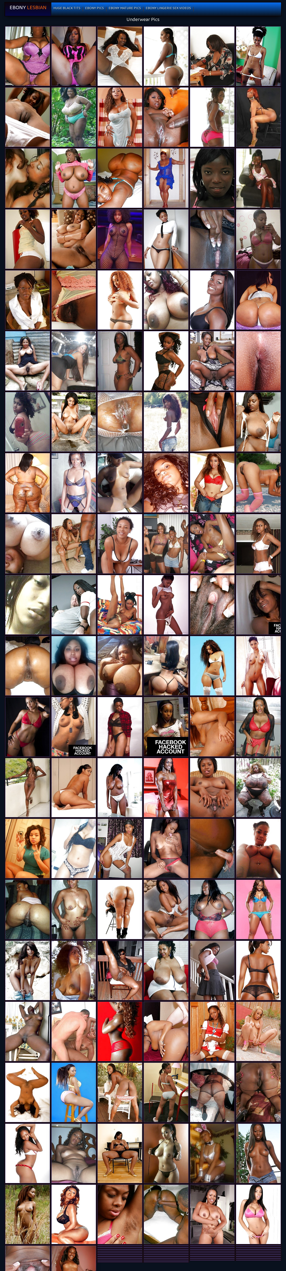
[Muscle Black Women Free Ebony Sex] (166, 787)
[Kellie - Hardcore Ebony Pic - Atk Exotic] (120, 1214)
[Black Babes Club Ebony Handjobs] (258, 483)
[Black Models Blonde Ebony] (258, 1153)
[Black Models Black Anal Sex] (258, 1214)
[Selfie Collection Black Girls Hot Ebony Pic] (120, 178)
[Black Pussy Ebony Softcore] (166, 605)
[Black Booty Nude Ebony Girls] (258, 117)
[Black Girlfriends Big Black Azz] (166, 848)
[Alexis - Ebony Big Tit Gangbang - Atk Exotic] (120, 544)
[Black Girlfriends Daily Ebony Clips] (74, 787)
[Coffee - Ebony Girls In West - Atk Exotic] (120, 1092)
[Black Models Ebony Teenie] (212, 666)
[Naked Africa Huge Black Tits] (120, 422)
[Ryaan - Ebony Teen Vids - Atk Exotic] (166, 1092)
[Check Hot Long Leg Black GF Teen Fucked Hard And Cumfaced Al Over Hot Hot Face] (212, 544)
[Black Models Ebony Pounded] (27, 1092)
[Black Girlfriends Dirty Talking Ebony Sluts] (27, 848)
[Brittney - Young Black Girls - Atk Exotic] (74, 422)
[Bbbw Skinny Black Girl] (74, 117)
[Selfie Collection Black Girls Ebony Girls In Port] (27, 544)
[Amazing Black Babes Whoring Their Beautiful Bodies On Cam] (166, 483)
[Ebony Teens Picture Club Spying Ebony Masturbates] (258, 544)
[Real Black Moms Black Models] (166, 178)
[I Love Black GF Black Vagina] (120, 361)
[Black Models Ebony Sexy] (212, 300)
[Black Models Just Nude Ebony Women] (258, 666)
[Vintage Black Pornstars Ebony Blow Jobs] (120, 605)
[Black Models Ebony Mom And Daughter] (120, 300)
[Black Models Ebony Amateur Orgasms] (120, 239)
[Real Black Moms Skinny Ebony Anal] (120, 970)
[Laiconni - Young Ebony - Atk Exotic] (120, 1153)
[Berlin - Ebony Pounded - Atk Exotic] (212, 970)
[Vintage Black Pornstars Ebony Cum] (258, 422)
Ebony (28, 9)
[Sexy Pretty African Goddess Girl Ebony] (258, 56)
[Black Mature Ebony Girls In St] (120, 56)
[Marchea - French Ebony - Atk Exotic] (74, 239)
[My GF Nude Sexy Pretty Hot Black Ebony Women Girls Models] (74, 605)
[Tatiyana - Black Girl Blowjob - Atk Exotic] (212, 605)
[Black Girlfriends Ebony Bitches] (27, 422)
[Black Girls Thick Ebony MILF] (74, 56)
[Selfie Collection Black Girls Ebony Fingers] (258, 848)
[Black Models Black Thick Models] (166, 361)
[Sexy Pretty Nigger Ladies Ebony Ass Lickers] (27, 239)
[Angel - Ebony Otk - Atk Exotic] (212, 56)
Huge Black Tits (66, 9)
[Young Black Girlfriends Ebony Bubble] (212, 117)
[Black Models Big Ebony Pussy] (74, 970)
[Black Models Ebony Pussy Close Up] (74, 1214)
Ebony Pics (94, 9)
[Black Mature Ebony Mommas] (212, 361)
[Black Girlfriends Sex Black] (258, 178)
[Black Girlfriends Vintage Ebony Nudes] (166, 726)
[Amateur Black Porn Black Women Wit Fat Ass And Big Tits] (27, 1031)
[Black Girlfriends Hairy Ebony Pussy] (74, 1153)
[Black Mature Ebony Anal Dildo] (27, 361)
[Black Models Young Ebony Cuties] (74, 1092)
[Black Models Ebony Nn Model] (27, 726)
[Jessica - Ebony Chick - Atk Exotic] (212, 726)
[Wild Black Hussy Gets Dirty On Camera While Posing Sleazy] (74, 848)
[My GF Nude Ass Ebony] (74, 544)
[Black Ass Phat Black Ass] (120, 909)
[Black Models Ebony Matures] (120, 117)
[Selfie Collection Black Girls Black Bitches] (74, 666)
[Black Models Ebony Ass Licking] (166, 56)
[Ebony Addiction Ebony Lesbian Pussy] (27, 970)
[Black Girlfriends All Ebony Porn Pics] (74, 361)
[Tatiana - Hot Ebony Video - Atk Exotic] (258, 361)
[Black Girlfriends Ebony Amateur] (212, 1153)
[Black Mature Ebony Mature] (258, 726)
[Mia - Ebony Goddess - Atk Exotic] (212, 422)
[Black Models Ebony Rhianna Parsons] (166, 239)
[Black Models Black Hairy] (258, 970)
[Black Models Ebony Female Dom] (27, 787)
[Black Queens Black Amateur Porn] (120, 666)
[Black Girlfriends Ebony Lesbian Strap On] (166, 544)
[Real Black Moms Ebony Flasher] (212, 909)
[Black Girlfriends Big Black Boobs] (27, 605)
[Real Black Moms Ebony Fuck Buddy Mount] (166, 1214)
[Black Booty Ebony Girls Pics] (27, 483)
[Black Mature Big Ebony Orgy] (74, 483)
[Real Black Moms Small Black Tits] (27, 56)
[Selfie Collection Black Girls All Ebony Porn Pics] (166, 666)
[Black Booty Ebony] (258, 300)
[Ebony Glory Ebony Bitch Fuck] (74, 1031)
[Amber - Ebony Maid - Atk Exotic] (212, 787)
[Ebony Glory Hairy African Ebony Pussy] (212, 848)
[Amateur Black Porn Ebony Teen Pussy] (120, 848)
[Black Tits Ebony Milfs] (74, 178)
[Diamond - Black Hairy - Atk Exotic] (74, 300)
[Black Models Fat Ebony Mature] (166, 1153)
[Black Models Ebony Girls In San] (258, 909)
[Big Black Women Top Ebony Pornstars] (166, 970)
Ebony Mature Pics (125, 9)
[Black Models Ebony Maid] (166, 909)
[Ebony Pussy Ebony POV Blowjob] (74, 909)
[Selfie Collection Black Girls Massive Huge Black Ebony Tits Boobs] (166, 300)
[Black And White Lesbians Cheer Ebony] (27, 178)
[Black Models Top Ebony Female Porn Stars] (27, 1214)
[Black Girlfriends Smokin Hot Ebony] (258, 239)
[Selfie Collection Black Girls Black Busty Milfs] (120, 483)
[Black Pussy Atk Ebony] (212, 178)
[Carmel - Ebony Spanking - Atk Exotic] (27, 117)
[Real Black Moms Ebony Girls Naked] (27, 666)
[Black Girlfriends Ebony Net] (27, 909)
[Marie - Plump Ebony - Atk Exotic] (212, 1031)
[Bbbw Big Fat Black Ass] (258, 787)
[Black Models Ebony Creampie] (27, 1153)
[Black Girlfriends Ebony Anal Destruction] (74, 726)
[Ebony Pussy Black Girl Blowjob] (120, 787)
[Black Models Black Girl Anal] (120, 726)
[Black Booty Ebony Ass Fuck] (258, 1092)
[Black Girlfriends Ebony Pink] (258, 605)
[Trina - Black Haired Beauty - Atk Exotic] (27, 300)
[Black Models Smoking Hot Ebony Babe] (120, 1031)
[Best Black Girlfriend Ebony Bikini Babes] (212, 239)
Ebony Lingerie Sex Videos (168, 9)
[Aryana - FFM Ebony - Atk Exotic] (212, 1214)
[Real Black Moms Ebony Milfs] (212, 1092)
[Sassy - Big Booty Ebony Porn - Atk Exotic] (212, 483)
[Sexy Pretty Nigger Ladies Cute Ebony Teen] (166, 117)
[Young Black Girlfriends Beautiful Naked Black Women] (166, 422)
